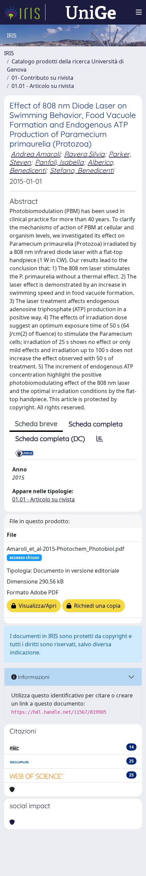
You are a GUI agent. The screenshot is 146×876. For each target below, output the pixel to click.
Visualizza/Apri (36, 605)
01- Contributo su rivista (42, 77)
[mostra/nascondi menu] (139, 12)
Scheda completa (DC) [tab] (50, 438)
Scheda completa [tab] (96, 424)
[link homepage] (24, 12)
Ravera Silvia (84, 154)
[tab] (100, 439)
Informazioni (33, 677)
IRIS (9, 53)
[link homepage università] (90, 12)
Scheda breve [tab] (36, 423)
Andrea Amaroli (35, 154)
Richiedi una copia (96, 605)
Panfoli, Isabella (59, 162)
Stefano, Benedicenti (82, 170)
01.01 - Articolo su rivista (43, 86)
